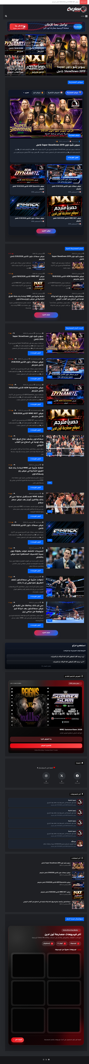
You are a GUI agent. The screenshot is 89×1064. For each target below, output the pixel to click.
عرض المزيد (46, 231)
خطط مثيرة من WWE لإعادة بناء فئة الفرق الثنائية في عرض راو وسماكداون (26, 471)
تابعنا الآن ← (17, 1040)
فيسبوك (74, 943)
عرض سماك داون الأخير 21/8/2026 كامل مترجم (55, 873)
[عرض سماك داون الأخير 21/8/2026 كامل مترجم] (38, 266)
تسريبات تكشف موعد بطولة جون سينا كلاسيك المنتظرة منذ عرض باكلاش (26, 554)
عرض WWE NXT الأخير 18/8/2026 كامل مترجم (36, 69)
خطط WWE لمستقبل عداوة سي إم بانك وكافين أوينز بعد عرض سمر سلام (26, 500)
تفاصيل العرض (46, 745)
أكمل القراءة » (73, 158)
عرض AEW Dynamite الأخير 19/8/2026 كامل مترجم (53, 882)
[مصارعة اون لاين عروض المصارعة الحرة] (77, 9)
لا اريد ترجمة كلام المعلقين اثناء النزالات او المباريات (68, 662)
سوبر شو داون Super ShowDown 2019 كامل (58, 145)
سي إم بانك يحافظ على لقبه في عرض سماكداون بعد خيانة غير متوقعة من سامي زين (28, 609)
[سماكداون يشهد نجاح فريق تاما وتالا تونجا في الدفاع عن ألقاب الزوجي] (78, 306)
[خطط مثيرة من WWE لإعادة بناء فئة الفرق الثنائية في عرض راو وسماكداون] (38, 306)
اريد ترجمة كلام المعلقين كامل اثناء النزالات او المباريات (67, 656)
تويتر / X (61, 943)
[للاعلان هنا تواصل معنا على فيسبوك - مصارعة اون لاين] (46, 27)
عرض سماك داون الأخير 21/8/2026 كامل (29, 218)
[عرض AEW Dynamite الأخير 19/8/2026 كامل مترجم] (78, 286)
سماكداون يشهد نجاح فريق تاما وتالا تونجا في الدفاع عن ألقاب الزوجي (58, 2)
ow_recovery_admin (36, 359)
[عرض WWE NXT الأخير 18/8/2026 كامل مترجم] (38, 286)
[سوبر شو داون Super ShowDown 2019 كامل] (66, 55)
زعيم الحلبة (39, 333)
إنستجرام (48, 943)
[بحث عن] (6, 16)
